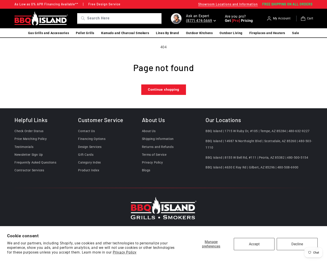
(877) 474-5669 (199, 20)
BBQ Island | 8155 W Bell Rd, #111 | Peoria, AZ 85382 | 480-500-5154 (257, 157)
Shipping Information (158, 139)
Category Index (89, 162)
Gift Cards (85, 154)
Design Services (89, 147)
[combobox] (123, 18)
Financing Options (91, 139)
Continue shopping (163, 90)
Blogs (146, 170)
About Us (149, 131)
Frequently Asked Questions (35, 162)
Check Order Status (29, 131)
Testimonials (23, 147)
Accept (254, 244)
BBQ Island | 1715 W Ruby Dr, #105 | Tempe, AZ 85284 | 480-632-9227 (258, 131)
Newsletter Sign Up (28, 154)
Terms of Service (154, 154)
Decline (297, 244)
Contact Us (86, 131)
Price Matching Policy (30, 139)
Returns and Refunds (158, 147)
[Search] (81, 18)
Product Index (88, 170)
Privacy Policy (125, 252)
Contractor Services (29, 170)
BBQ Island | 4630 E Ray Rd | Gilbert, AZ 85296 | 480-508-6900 (252, 167)
